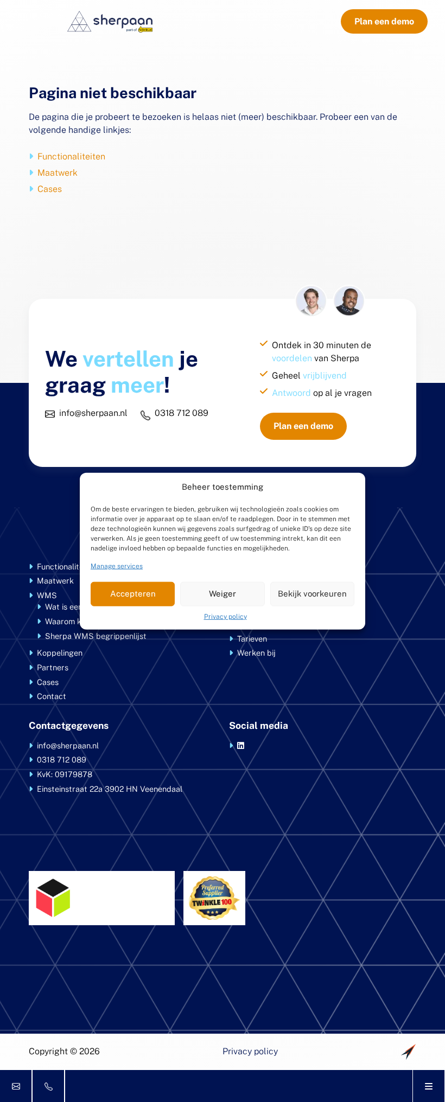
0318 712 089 (181, 413)
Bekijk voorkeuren (312, 593)
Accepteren (133, 593)
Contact (51, 696)
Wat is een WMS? (77, 606)
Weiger (222, 593)
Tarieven (252, 638)
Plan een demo (384, 21)
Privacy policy (225, 616)
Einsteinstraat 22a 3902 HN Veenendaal (109, 788)
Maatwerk (57, 173)
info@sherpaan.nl (93, 413)
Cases (49, 189)
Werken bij (256, 652)
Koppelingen (59, 652)
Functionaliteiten (71, 156)
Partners (52, 667)
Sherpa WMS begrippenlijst (96, 635)
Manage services (117, 565)
